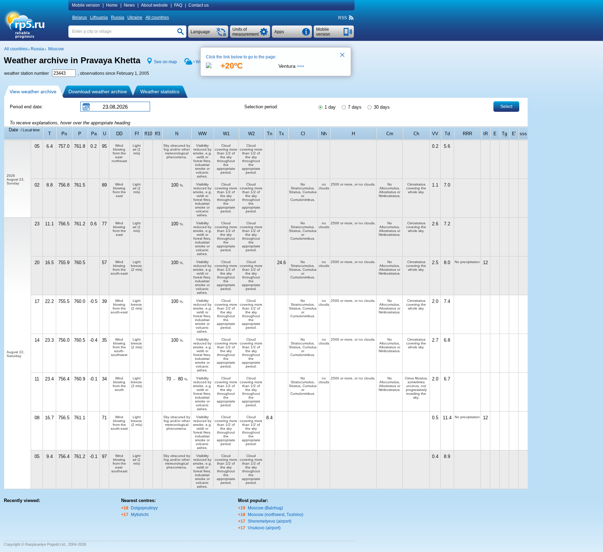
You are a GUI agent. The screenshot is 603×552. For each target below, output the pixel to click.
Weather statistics (159, 91)
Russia (117, 17)
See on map (165, 61)
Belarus (79, 17)
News (129, 5)
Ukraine (134, 17)
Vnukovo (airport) (264, 527)
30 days (381, 107)
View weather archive (33, 91)
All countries (157, 17)
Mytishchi (140, 514)
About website (154, 5)
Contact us (198, 5)
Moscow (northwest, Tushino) (275, 514)
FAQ (178, 5)
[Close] (342, 55)
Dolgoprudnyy (144, 508)
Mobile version (86, 5)
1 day (329, 107)
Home (112, 5)
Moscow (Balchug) (265, 508)
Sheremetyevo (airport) (269, 521)
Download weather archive (97, 91)
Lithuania (99, 17)
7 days (354, 107)
